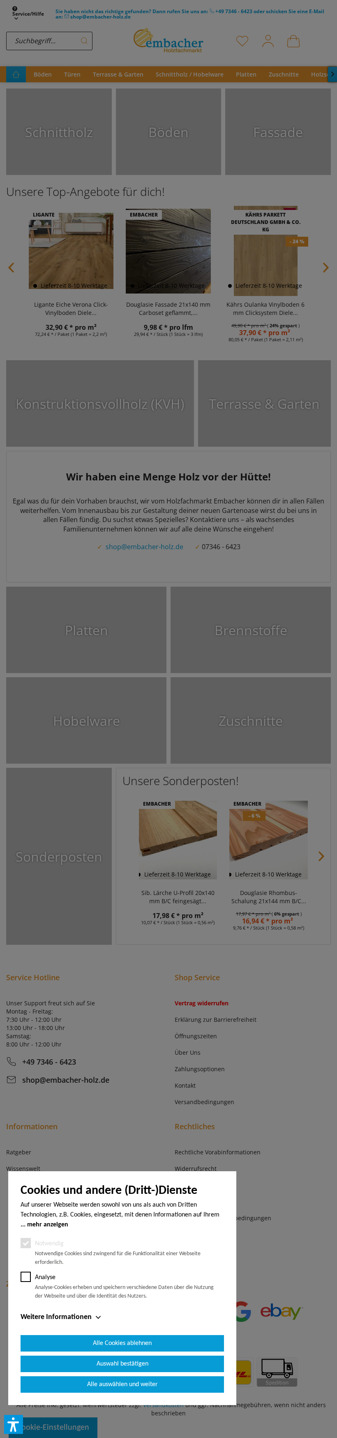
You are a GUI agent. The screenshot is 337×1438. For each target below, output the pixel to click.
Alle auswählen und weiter (122, 1384)
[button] (13, 1424)
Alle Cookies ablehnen (122, 1343)
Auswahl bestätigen (122, 1364)
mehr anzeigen (47, 1224)
